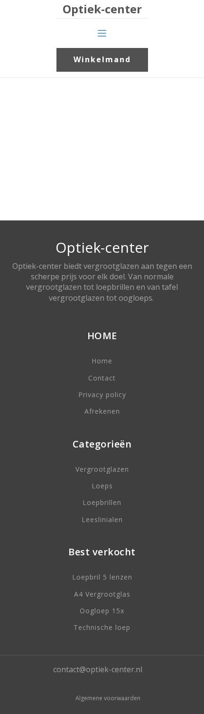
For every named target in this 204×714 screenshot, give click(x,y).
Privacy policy (102, 394)
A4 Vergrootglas (102, 594)
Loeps (102, 485)
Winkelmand (102, 59)
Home (102, 360)
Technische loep (102, 627)
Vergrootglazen (102, 469)
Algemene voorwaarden (107, 698)
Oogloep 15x (102, 610)
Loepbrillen (102, 502)
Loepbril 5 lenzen (102, 577)
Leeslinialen (102, 519)
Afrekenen (102, 411)
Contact (102, 377)
